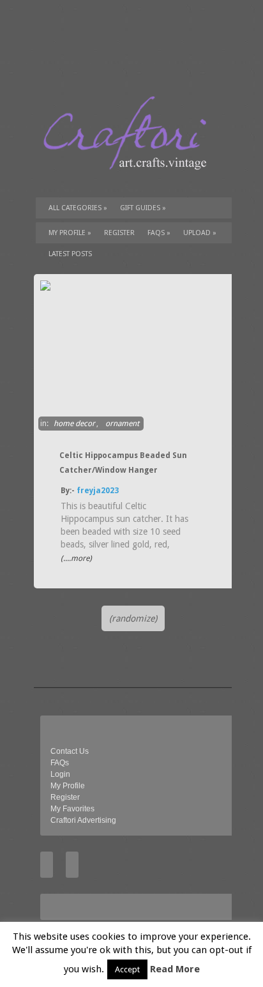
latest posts (70, 254)
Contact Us (69, 751)
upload (199, 233)
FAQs (158, 233)
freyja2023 (98, 490)
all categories (78, 208)
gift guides (143, 208)
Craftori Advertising (83, 820)
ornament (122, 423)
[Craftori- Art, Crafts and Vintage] (129, 181)
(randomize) (133, 618)
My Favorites (72, 808)
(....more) (76, 558)
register (119, 233)
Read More (175, 969)
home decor (74, 423)
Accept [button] (127, 969)
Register (65, 797)
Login (60, 774)
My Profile (70, 233)
